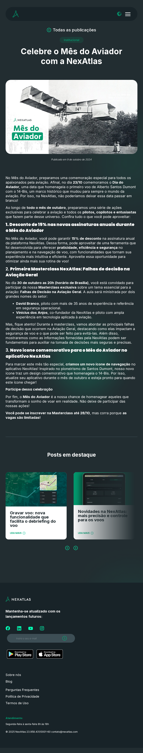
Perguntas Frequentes (22, 690)
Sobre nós (13, 675)
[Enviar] (63, 639)
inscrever (38, 413)
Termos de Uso (17, 703)
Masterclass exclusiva (57, 287)
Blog (9, 681)
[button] (72, 40)
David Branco (27, 303)
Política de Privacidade (22, 696)
